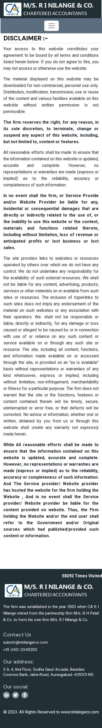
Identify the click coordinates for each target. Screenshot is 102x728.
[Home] (50, 8)
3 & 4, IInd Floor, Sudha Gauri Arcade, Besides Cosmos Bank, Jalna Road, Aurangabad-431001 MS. (48, 672)
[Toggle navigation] (51, 26)
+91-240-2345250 (20, 649)
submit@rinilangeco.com (25, 642)
